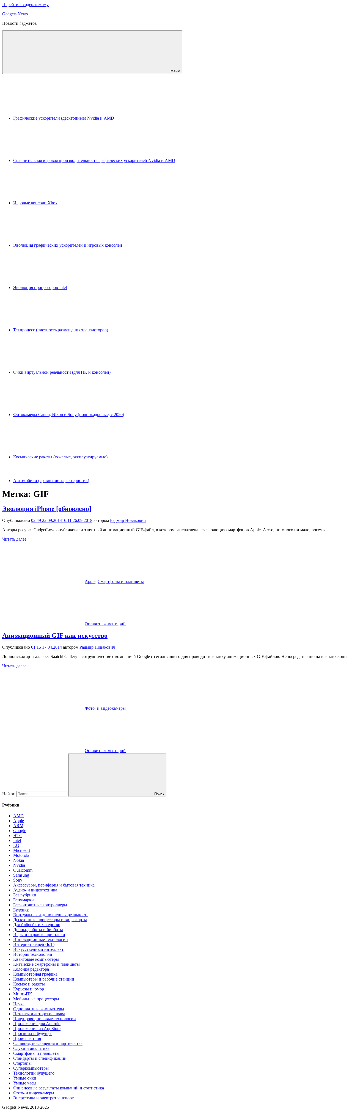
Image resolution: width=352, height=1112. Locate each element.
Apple (90, 581)
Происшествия (27, 1038)
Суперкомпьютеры (31, 1068)
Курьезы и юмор (28, 989)
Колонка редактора (31, 969)
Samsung (21, 875)
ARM (18, 825)
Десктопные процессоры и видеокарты (50, 919)
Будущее (21, 909)
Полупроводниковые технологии (44, 1018)
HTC (17, 835)
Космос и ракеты (29, 984)
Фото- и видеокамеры (105, 708)
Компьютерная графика (35, 974)
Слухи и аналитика (31, 1048)
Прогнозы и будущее (32, 1033)
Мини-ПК (22, 994)
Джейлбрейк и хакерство (36, 924)
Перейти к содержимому (25, 4)
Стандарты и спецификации (40, 1058)
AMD (18, 815)
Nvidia (19, 865)
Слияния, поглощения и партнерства (47, 1043)
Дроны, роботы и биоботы (38, 929)
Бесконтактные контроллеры (40, 904)
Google (19, 830)
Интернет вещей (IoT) (33, 944)
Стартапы (22, 1063)
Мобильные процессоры (36, 999)
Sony (17, 880)
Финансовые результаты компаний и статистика (58, 1088)
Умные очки (24, 1078)
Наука (18, 1003)
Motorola (21, 855)
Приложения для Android (37, 1023)
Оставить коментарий (105, 623)
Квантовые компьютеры (36, 959)
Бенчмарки (23, 900)
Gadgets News (15, 14)
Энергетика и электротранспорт (43, 1098)
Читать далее (14, 539)
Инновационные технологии (40, 939)
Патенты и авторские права (39, 1013)
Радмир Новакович (128, 520)
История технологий (32, 954)
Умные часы (24, 1083)
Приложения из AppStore (37, 1028)
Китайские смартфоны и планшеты (46, 964)
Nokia (18, 860)
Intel (17, 840)
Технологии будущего (33, 1073)
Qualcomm (22, 870)
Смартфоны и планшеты (121, 581)
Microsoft (21, 850)
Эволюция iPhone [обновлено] (46, 508)
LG (16, 845)
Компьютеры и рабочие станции (43, 979)
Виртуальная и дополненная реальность (50, 914)
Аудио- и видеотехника (35, 890)
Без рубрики (24, 895)
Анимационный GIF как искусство (55, 635)
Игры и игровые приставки (39, 934)
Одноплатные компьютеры (38, 1008)
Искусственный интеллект (38, 949)
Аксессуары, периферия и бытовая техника (54, 885)
